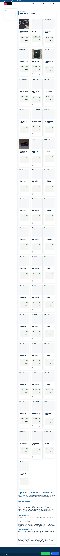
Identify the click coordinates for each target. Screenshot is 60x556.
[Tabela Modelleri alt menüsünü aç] (15, 12)
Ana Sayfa (6, 10)
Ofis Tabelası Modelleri (7, 550)
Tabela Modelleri (7, 12)
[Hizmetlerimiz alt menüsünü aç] (15, 16)
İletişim (6, 17)
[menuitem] (28, 4)
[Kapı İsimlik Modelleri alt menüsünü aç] (15, 14)
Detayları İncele (23, 44)
